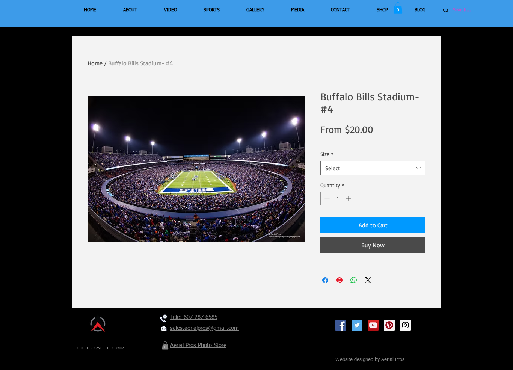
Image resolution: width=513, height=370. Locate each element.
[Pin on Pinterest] (339, 280)
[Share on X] (368, 280)
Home (95, 63)
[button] (398, 8)
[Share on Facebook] (325, 280)
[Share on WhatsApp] (353, 280)
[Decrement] (326, 198)
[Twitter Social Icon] (357, 325)
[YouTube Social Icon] (373, 325)
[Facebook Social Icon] (340, 325)
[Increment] (349, 198)
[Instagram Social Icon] (405, 325)
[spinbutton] (337, 198)
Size (326, 154)
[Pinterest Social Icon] (389, 325)
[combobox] (372, 168)
